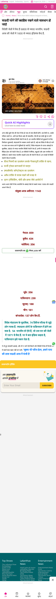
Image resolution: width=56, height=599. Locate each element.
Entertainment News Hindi (45, 568)
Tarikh (4, 579)
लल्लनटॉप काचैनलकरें (28, 250)
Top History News (26, 575)
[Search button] (46, 6)
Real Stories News (26, 577)
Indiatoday (19, 1)
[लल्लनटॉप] (5, 6)
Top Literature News (27, 580)
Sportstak (27, 1)
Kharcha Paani (7, 574)
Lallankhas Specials (27, 569)
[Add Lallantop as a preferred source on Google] (44, 80)
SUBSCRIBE (46, 385)
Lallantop (4, 1)
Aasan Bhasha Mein (9, 575)
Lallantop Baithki (8, 572)
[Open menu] (1, 11)
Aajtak (11, 1)
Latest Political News (27, 579)
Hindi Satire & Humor (28, 568)
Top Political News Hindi (26, 573)
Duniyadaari (6, 566)
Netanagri (5, 571)
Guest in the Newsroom (6, 568)
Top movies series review (44, 576)
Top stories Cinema (45, 571)
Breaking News (25, 571)
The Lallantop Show (9, 565)
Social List (5, 577)
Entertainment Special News (43, 573)
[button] (52, 6)
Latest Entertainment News (45, 579)
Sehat (4, 580)
